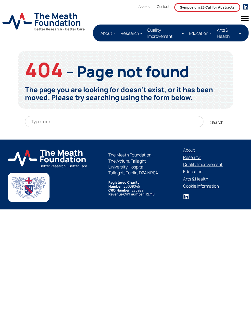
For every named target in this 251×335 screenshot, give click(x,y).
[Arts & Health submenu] (240, 33)
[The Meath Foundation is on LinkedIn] (186, 197)
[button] (163, 8)
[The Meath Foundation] (45, 22)
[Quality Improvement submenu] (183, 33)
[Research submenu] (141, 33)
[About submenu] (114, 33)
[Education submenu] (210, 33)
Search (143, 6)
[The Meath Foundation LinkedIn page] (246, 7)
